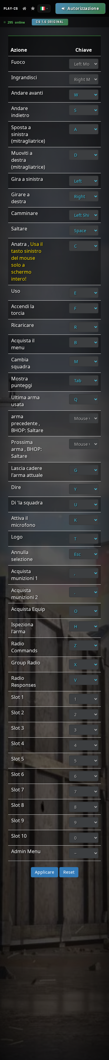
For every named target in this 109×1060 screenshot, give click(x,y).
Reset (68, 872)
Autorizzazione (83, 8)
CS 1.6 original (50, 22)
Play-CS (11, 8)
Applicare (44, 872)
